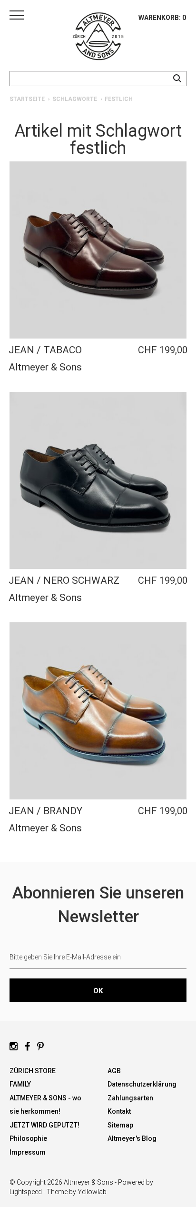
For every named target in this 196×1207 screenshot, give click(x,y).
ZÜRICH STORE (33, 1071)
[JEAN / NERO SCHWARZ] (98, 480)
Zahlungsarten (130, 1098)
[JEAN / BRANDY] (98, 710)
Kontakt (119, 1111)
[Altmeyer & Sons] (98, 38)
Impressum (28, 1152)
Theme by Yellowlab (77, 1192)
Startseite (27, 99)
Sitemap (120, 1125)
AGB (114, 1071)
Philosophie (28, 1138)
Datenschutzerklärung (142, 1084)
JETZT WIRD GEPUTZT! (44, 1125)
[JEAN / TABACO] (98, 250)
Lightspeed (26, 1192)
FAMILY (20, 1084)
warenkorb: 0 (162, 17)
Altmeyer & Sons (45, 367)
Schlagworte (74, 99)
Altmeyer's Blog (132, 1138)
